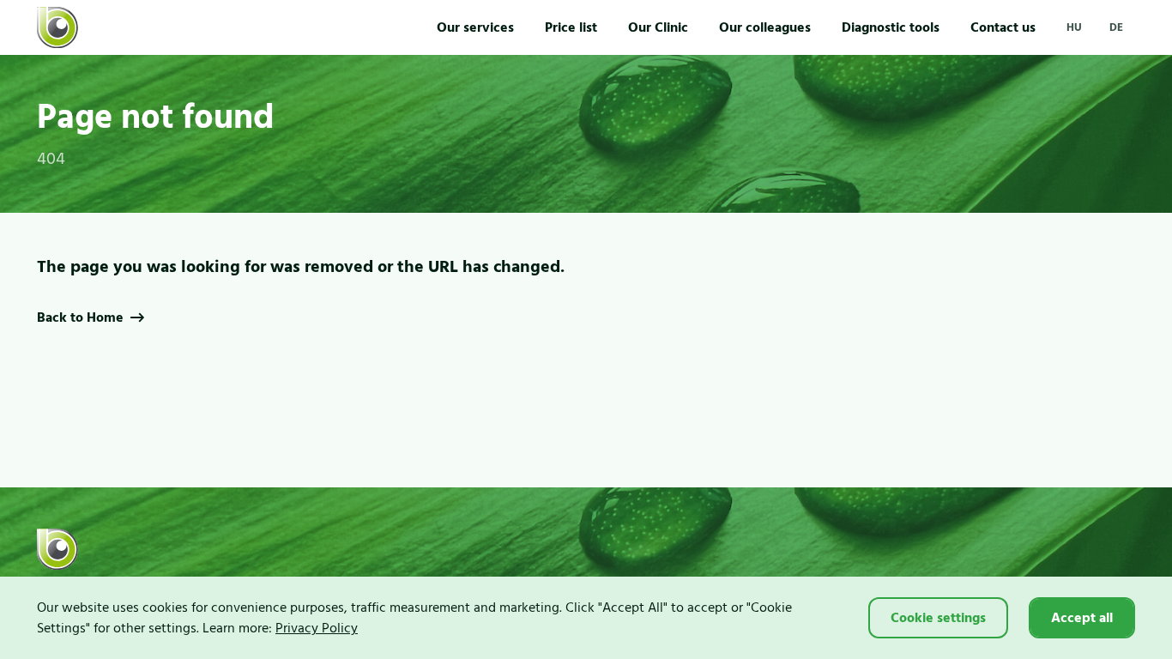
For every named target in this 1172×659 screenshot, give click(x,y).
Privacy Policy (316, 628)
